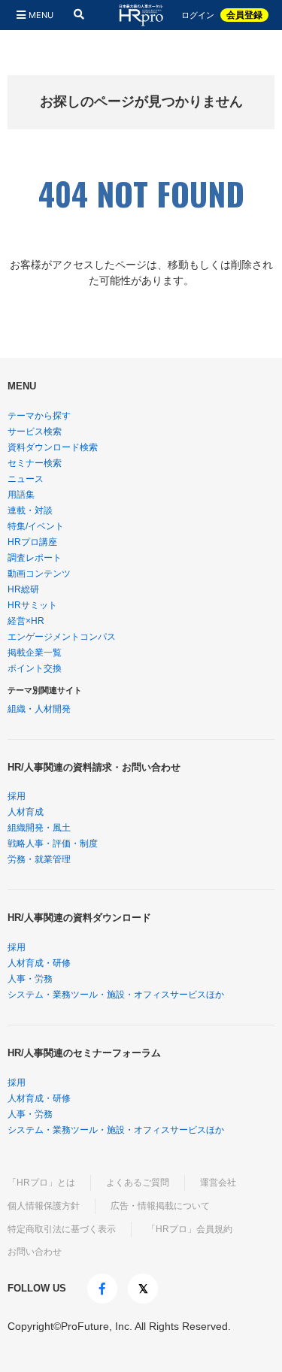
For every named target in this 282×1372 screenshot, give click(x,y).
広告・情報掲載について (160, 1206)
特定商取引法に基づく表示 (62, 1229)
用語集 (21, 494)
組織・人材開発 (39, 709)
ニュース (26, 479)
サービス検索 (35, 431)
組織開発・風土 (39, 827)
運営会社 (218, 1182)
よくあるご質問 (137, 1182)
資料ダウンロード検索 (53, 447)
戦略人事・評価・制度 (53, 843)
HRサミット (32, 605)
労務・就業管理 (39, 859)
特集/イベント (36, 526)
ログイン (197, 15)
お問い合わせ (35, 1251)
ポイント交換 (35, 668)
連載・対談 (30, 510)
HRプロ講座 (32, 542)
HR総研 (23, 589)
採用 (17, 796)
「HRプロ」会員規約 (189, 1229)
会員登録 (244, 15)
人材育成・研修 (39, 963)
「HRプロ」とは (41, 1182)
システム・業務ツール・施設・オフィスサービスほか (116, 994)
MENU (41, 15)
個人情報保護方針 (44, 1206)
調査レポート (35, 558)
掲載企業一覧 (35, 652)
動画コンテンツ (39, 573)
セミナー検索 (35, 463)
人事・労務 (30, 979)
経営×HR (26, 621)
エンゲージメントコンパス (62, 636)
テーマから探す (39, 415)
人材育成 (26, 812)
